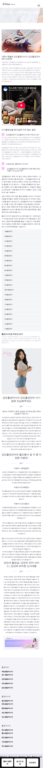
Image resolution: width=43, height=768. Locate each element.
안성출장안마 (8, 285)
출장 (28, 756)
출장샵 (34, 756)
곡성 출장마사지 (7, 683)
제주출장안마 (8, 280)
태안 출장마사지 (7, 737)
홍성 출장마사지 (7, 733)
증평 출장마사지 (7, 708)
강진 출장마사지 (7, 688)
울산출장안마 (8, 265)
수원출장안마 (8, 329)
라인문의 (32, 762)
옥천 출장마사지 (7, 704)
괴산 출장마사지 (7, 717)
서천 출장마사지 (7, 742)
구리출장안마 (8, 304)
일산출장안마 (8, 270)
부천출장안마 (8, 319)
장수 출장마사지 (7, 675)
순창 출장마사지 (7, 679)
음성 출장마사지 (7, 701)
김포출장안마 (8, 314)
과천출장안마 (8, 294)
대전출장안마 (8, 260)
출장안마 (3, 756)
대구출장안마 (8, 246)
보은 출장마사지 (7, 712)
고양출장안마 (8, 275)
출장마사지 (12, 756)
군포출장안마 (8, 309)
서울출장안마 (8, 231)
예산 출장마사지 (7, 730)
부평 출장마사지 (7, 671)
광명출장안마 (8, 299)
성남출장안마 (8, 324)
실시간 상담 (19, 762)
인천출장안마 (8, 251)
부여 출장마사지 (7, 746)
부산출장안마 (8, 241)
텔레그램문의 (7, 762)
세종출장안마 (8, 236)
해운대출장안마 (9, 290)
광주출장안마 (8, 256)
